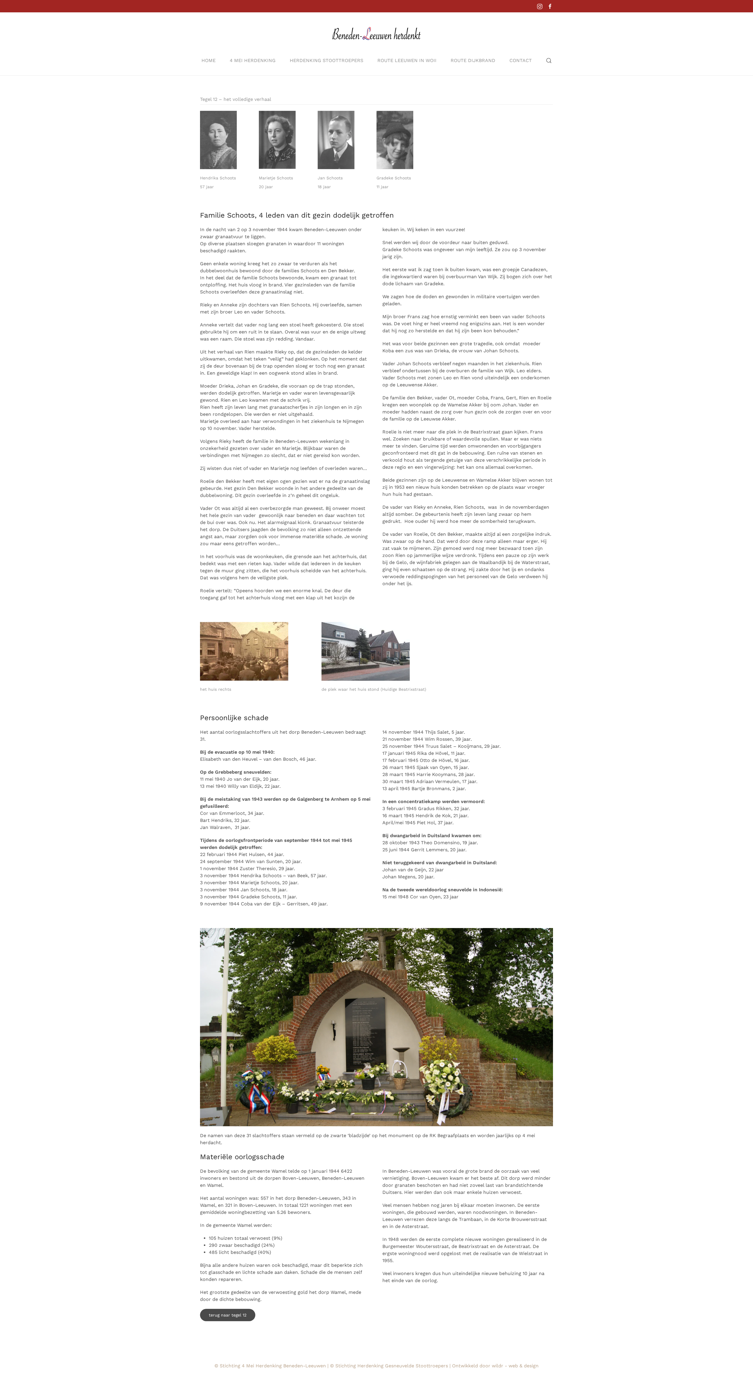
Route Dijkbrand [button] (473, 60)
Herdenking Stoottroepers (326, 60)
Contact (520, 60)
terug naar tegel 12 (227, 1315)
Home (208, 60)
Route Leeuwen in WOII (407, 60)
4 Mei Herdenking (253, 60)
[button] (549, 60)
